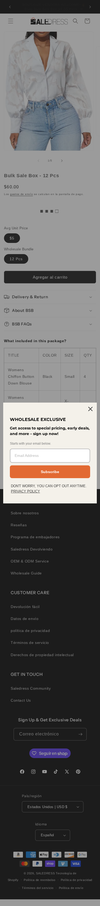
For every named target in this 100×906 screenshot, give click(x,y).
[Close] (90, 409)
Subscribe (50, 472)
